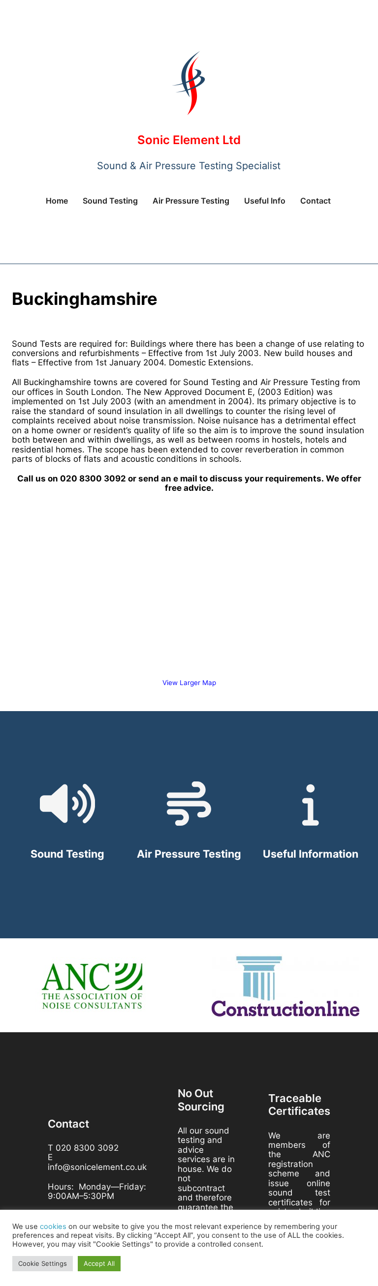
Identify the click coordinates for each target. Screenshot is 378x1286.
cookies (53, 1226)
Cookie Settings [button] (42, 1263)
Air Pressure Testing (191, 200)
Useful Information (310, 853)
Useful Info (264, 200)
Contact (315, 200)
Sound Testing (110, 200)
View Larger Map (189, 683)
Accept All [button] (99, 1263)
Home (57, 200)
